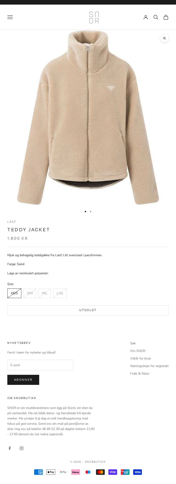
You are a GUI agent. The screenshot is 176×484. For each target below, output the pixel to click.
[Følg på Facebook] (9, 448)
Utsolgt (87, 310)
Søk (133, 343)
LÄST (11, 221)
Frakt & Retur (139, 373)
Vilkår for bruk (140, 358)
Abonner (23, 380)
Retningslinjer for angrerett (149, 366)
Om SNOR (137, 351)
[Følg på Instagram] (21, 448)
